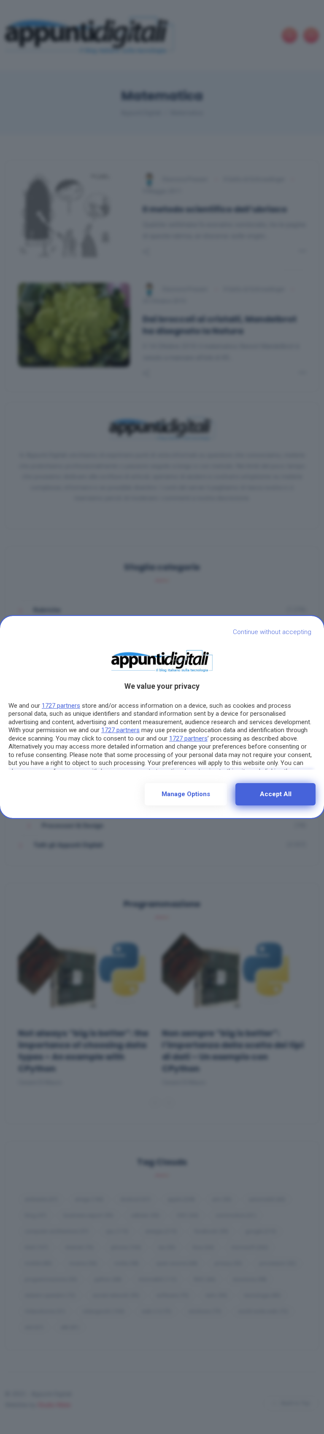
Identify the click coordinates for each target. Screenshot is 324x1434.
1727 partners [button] (61, 705)
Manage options (186, 794)
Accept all (276, 794)
